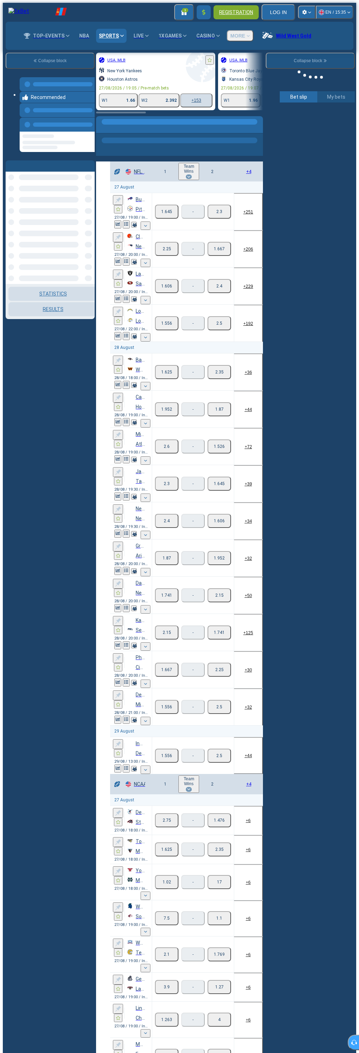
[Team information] (134, 224)
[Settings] (307, 12)
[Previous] (87, 123)
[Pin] (118, 200)
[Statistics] (117, 224)
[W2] (219, 212)
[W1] (166, 212)
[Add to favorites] (209, 60)
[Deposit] (204, 12)
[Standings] (126, 224)
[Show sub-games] (145, 225)
